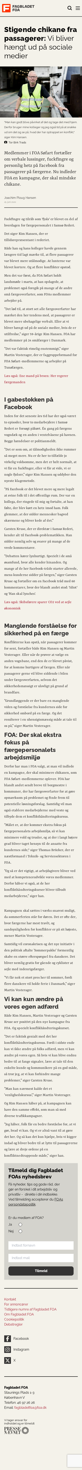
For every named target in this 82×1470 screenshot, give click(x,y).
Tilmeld (41, 1271)
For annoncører (16, 1304)
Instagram (21, 1349)
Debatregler (13, 1324)
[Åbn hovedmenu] (78, 8)
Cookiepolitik (14, 1319)
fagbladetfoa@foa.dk (30, 1408)
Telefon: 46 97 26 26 (19, 1403)
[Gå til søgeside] (69, 8)
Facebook (21, 1339)
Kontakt (10, 1299)
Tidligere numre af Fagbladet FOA (30, 1309)
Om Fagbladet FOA (19, 1314)
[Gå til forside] (34, 8)
